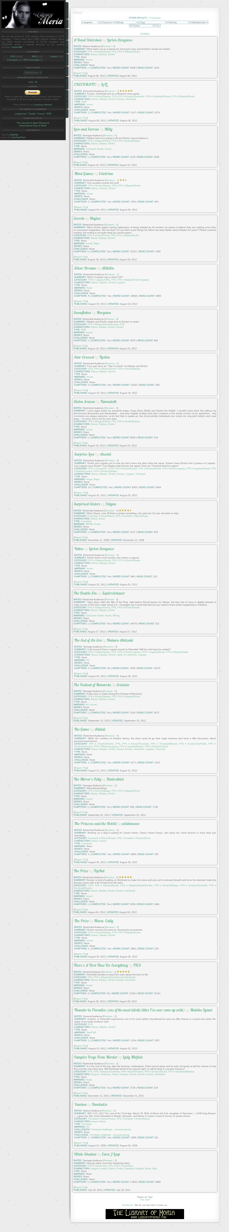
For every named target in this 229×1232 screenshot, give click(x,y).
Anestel (105, 454)
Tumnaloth (108, 401)
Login (67, 23)
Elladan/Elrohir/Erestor (107, 324)
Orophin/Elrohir (106, 743)
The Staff (145, 1199)
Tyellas (104, 357)
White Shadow (85, 1154)
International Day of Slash (33, 125)
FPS (12, 56)
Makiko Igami (201, 1010)
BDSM (89, 524)
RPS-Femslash (31, 59)
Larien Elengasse (119, 40)
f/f (36, 82)
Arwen (94, 1121)
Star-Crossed (84, 357)
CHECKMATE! (85, 84)
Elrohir (111, 54)
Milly (108, 129)
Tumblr (32, 113)
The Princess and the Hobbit (95, 823)
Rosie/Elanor (107, 516)
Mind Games (84, 173)
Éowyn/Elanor (143, 838)
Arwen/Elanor (143, 1118)
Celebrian (106, 173)
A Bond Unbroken (88, 40)
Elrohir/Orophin (160, 746)
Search (67, 34)
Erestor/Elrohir (153, 468)
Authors (67, 83)
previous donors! (43, 104)
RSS (49, 113)
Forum (41, 113)
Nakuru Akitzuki (120, 640)
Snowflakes (82, 312)
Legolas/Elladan (135, 746)
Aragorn (95, 1074)
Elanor (94, 54)
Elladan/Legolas (109, 746)
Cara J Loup (111, 1154)
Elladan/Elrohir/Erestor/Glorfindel (118, 977)
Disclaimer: (128, 1205)
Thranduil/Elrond (168, 743)
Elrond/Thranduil (140, 743)
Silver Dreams (85, 268)
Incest (90, 104)
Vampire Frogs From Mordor (96, 1057)
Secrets (79, 218)
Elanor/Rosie (141, 516)
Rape (96, 243)
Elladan (103, 54)
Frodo (120, 1168)
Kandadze (99, 1104)
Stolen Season (84, 401)
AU (88, 660)
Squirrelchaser (113, 593)
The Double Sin (85, 593)
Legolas (121, 282)
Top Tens (67, 47)
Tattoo (78, 548)
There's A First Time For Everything (101, 965)
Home (67, 113)
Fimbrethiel (115, 779)
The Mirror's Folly (87, 779)
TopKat (99, 870)
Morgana (103, 312)
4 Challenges (154, 18)
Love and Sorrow (86, 129)
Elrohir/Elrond (102, 235)
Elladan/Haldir (180, 652)
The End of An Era (88, 640)
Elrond (120, 749)
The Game (81, 729)
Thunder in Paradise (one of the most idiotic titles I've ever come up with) (129, 1010)
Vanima (80, 1104)
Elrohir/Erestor (129, 468)
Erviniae (123, 684)
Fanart (53, 56)
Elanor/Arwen (108, 1118)
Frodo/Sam (127, 1165)
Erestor (120, 99)
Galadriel (129, 1168)
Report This (80, 73)
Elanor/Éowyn (108, 838)
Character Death (95, 149)
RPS (34, 56)
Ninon (99, 920)
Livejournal (20, 113)
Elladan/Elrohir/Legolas (136, 279)
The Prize (81, 870)
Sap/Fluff (91, 1032)
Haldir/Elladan (102, 652)
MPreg (116, 615)
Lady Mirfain (133, 1057)
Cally (109, 920)
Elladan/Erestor (84, 471)
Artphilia (14, 134)
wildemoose (130, 823)
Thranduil (140, 474)
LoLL (104, 84)
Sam (154, 1168)
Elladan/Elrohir (132, 51)
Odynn (110, 504)
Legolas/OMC (102, 279)
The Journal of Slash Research (32, 123)
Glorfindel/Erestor (161, 96)
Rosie (102, 518)
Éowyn (102, 840)
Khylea (95, 218)
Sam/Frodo (101, 1165)
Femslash (12, 59)
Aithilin (108, 268)
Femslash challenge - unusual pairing (111, 1129)
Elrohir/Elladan (102, 51)
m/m (30, 82)
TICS (137, 965)
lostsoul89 (17, 47)
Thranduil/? (102, 468)
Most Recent (67, 99)
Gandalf (139, 1168)
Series (67, 71)
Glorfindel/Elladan (184, 1071)
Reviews (106, 46)
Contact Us (67, 10)
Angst (89, 287)
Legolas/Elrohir (202, 468)
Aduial (99, 729)
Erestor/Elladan (109, 471)
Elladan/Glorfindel (110, 1071)
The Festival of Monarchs (92, 684)
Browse (67, 60)
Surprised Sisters (87, 504)
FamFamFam (18, 137)
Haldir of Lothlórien (127, 654)
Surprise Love (84, 454)
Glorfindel (131, 99)
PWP (84, 101)
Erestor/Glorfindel (134, 96)
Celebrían (106, 1074)
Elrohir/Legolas (177, 468)
